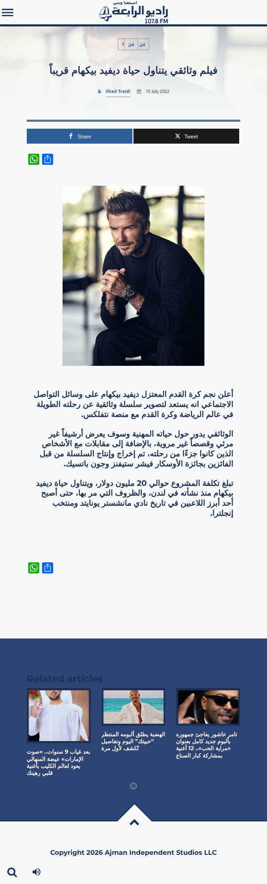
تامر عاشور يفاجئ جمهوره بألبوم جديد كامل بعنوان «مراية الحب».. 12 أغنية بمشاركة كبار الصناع (206, 745)
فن (131, 44)
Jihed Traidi (118, 91)
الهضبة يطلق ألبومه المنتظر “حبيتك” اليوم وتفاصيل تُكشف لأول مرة (133, 741)
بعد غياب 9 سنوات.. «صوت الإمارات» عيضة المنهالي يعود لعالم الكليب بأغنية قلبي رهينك (58, 763)
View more (59, 716)
